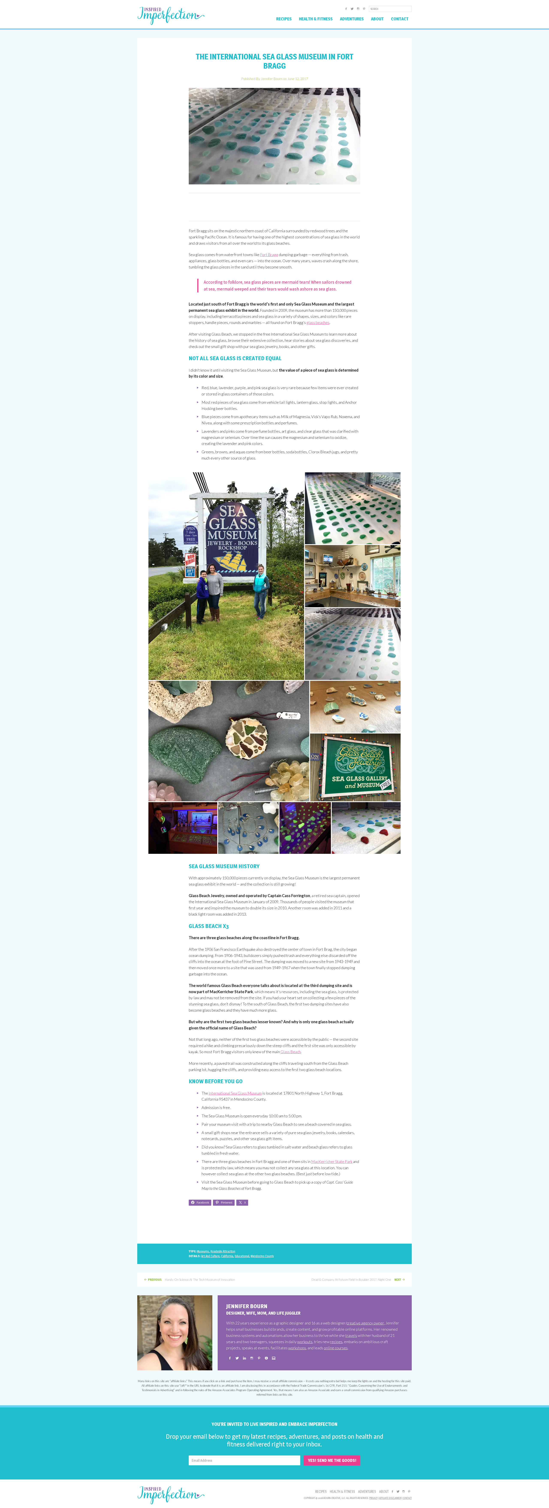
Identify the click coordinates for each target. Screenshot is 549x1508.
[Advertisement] (274, 207)
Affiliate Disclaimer (390, 1498)
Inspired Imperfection (171, 15)
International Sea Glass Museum (235, 1093)
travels (351, 1335)
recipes (336, 1341)
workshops (297, 1347)
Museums (203, 1251)
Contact (407, 1498)
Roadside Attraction (222, 1251)
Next (397, 1279)
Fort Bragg (269, 254)
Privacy (373, 1498)
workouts (304, 1341)
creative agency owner (365, 1323)
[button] (226, 576)
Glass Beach (291, 1051)
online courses (336, 1347)
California (227, 1256)
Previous (155, 1279)
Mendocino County (262, 1256)
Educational (242, 1256)
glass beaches (317, 322)
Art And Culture (210, 1256)
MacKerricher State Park (331, 1161)
